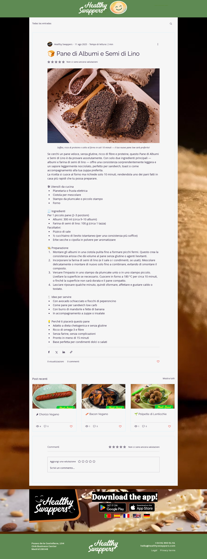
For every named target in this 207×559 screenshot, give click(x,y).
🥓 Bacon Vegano (96, 414)
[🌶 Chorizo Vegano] (54, 396)
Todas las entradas (41, 23)
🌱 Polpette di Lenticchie (150, 414)
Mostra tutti (169, 378)
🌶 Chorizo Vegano (47, 414)
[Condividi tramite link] (71, 352)
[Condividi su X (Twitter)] (56, 352)
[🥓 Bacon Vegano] (103, 396)
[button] (170, 23)
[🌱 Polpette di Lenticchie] (153, 396)
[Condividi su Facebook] (48, 352)
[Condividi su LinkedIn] (63, 352)
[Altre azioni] (158, 44)
